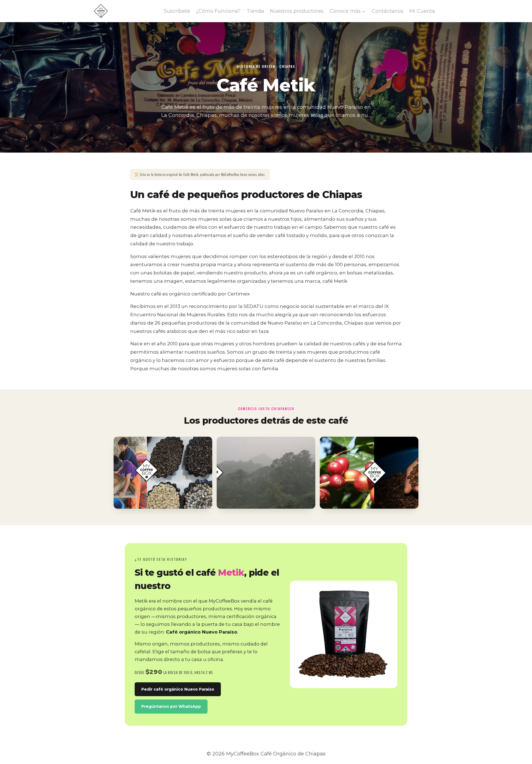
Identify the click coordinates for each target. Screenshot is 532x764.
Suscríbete (177, 11)
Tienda (255, 11)
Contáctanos (387, 11)
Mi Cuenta (422, 11)
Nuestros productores (297, 11)
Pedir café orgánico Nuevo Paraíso (177, 689)
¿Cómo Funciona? (218, 11)
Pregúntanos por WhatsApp (171, 706)
